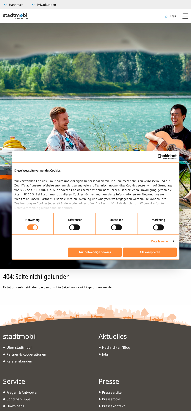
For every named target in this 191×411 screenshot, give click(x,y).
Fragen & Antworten (22, 392)
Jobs (105, 354)
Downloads (15, 406)
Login (173, 16)
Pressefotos (111, 399)
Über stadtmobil (19, 347)
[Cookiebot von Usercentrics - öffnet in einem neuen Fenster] (160, 157)
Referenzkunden (19, 361)
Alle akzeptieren (150, 252)
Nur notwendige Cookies (95, 252)
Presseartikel (112, 392)
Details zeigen (160, 241)
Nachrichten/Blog (116, 347)
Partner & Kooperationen (26, 354)
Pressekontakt (113, 406)
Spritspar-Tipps (19, 399)
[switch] (74, 227)
